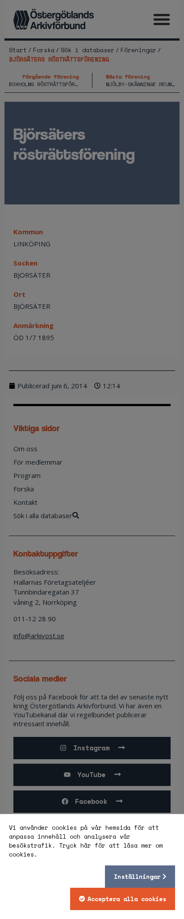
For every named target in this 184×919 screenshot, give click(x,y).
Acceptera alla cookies (127, 898)
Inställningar (137, 876)
